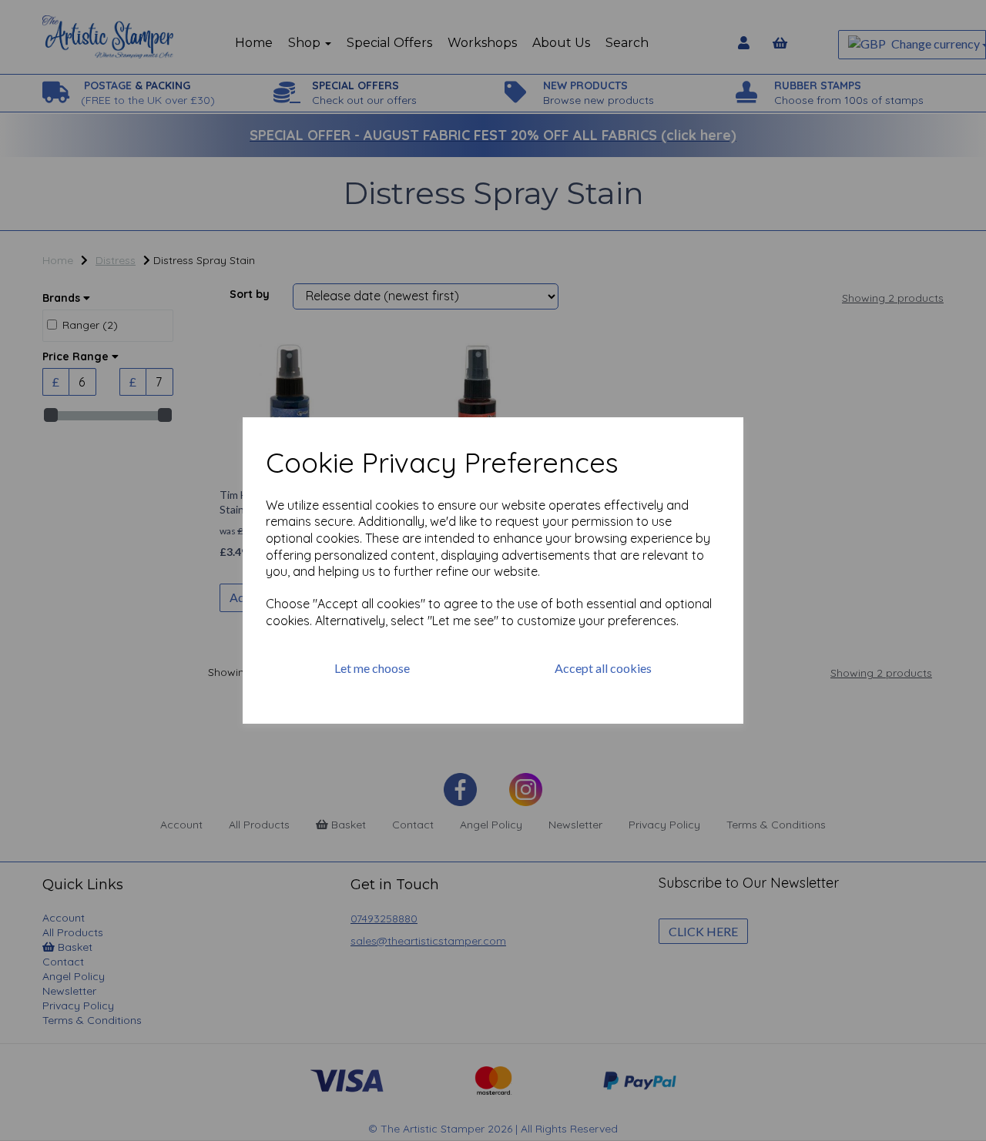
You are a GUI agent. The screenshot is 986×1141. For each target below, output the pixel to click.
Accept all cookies (603, 668)
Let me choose (372, 668)
